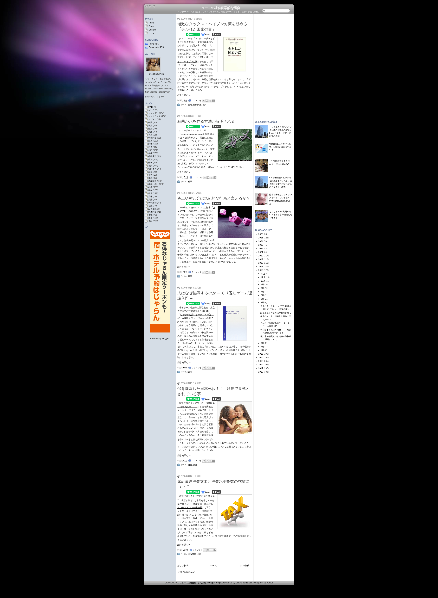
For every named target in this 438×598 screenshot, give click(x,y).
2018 (260, 263)
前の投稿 (244, 565)
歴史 (150, 172)
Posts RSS (154, 44)
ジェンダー (153, 113)
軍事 (150, 218)
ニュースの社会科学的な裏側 (219, 8)
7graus (270, 583)
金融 (150, 221)
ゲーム (151, 110)
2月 (262, 347)
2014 (260, 357)
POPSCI (236, 167)
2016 (260, 270)
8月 (262, 288)
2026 (260, 234)
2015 (260, 354)
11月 (263, 277)
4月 (262, 302)
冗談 (150, 132)
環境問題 (152, 181)
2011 (260, 368)
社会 (150, 187)
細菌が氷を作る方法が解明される (206, 121)
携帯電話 (152, 156)
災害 (150, 175)
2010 (260, 372)
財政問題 (152, 212)
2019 (260, 259)
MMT (150, 107)
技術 (150, 153)
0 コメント (197, 100)
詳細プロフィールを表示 (154, 97)
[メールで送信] (203, 100)
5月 (262, 299)
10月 (263, 281)
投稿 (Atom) (189, 572)
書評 (150, 165)
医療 (150, 144)
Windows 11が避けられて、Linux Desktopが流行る (280, 147)
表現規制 (152, 202)
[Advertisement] (273, 65)
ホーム (213, 565)
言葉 (150, 206)
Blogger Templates (216, 583)
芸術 (150, 196)
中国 (150, 122)
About (151, 26)
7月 (262, 292)
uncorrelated (156, 74)
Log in (151, 33)
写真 (150, 135)
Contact (152, 30)
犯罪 (150, 178)
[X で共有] (210, 100)
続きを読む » (183, 95)
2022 (260, 248)
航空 (150, 193)
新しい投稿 (183, 565)
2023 (260, 245)
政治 (150, 159)
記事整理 (152, 209)
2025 (260, 238)
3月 (262, 343)
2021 (260, 252)
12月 (263, 274)
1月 (262, 350)
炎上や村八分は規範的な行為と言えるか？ (213, 198)
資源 (150, 215)
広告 (150, 147)
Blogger (165, 338)
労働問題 (152, 138)
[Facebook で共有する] (213, 100)
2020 (260, 256)
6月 (262, 295)
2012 (260, 364)
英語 (150, 199)
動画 (150, 141)
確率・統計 (153, 184)
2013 (260, 361)
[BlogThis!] (207, 100)
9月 (262, 284)
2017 (260, 266)
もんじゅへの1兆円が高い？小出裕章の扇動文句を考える (280, 214)
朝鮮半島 (152, 169)
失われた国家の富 (200, 65)
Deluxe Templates (244, 583)
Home (151, 23)
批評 (150, 150)
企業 (150, 128)
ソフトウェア (154, 116)
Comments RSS (156, 47)
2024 (260, 241)
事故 (150, 125)
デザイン (152, 119)
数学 (150, 162)
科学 (150, 190)
